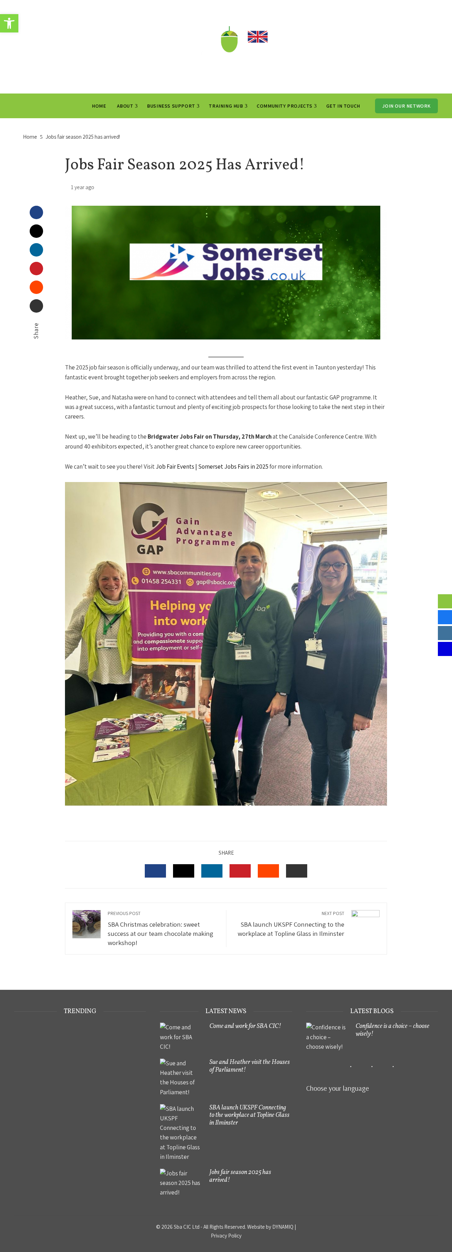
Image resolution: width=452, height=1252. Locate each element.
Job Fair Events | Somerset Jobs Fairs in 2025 (212, 466)
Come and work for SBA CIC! (245, 1026)
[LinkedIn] (36, 250)
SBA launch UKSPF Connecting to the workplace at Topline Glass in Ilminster (291, 924)
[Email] (36, 306)
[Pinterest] (36, 268)
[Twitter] (36, 231)
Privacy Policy (226, 1235)
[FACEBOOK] (155, 871)
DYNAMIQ (282, 1226)
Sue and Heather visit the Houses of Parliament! (249, 1066)
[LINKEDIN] (211, 871)
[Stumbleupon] (36, 287)
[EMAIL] (296, 871)
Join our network (406, 106)
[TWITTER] (183, 871)
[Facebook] (36, 212)
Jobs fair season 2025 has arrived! (240, 1176)
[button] (9, 23)
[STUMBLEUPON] (268, 871)
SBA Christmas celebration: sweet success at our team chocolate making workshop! (160, 928)
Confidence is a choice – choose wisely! (392, 1030)
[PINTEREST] (240, 871)
